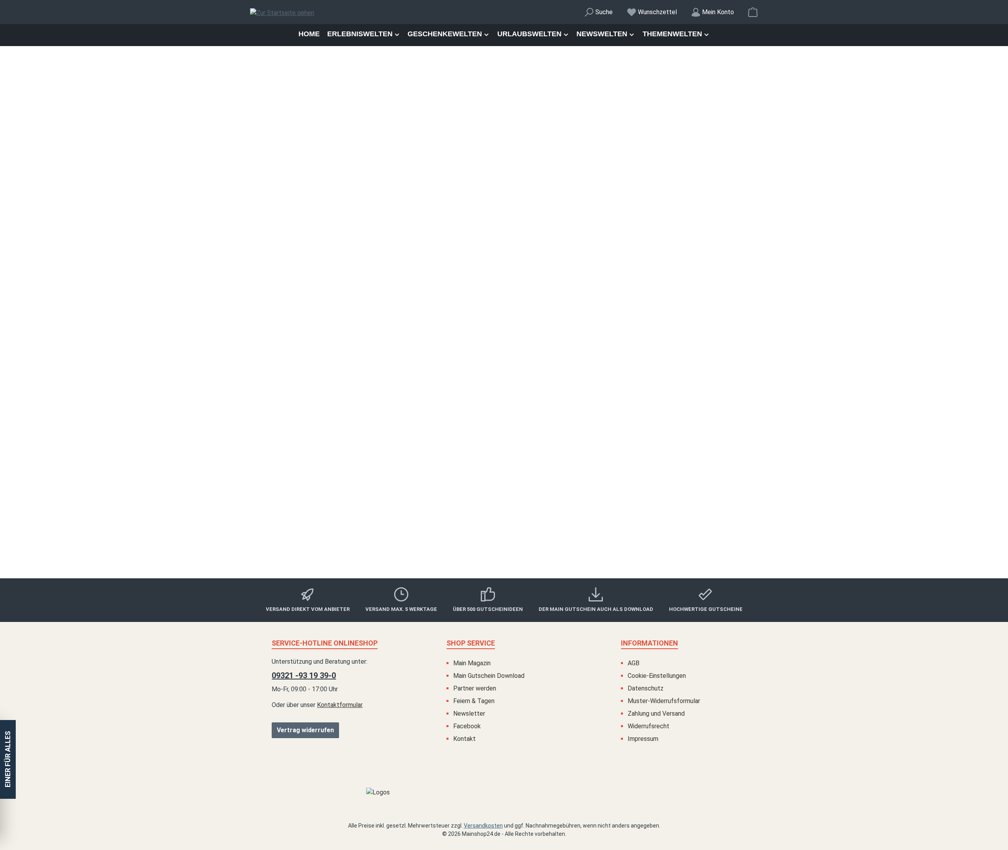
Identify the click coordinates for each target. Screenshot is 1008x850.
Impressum (643, 738)
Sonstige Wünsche (447, 209)
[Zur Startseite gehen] (282, 13)
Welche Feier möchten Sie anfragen (305, 141)
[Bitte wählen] (340, 220)
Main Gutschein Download (488, 675)
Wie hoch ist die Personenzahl (543, 105)
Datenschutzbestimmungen (342, 499)
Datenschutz (645, 688)
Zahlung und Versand (656, 713)
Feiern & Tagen (474, 701)
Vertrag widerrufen (305, 730)
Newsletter (469, 713)
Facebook (467, 726)
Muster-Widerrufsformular (664, 701)
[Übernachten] (340, 242)
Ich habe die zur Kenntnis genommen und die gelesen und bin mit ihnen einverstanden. (434, 499)
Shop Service (471, 643)
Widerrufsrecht (648, 726)
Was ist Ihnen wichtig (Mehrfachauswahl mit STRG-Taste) (334, 209)
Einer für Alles (8, 759)
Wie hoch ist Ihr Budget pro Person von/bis (313, 173)
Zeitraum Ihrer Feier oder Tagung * (303, 105)
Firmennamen (277, 261)
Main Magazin (472, 663)
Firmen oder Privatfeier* (454, 173)
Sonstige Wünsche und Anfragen (301, 368)
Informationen (649, 643)
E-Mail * (269, 332)
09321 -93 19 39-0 (304, 675)
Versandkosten (483, 825)
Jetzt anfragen (720, 538)
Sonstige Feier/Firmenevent (459, 141)
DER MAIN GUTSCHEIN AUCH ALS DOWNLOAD (596, 609)
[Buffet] (340, 227)
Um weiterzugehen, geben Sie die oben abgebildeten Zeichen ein (343, 445)
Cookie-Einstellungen (657, 675)
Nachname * (439, 297)
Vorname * (273, 297)
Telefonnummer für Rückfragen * (548, 332)
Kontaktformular (339, 705)
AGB (478, 499)
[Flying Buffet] (340, 235)
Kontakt (464, 738)
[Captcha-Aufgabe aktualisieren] (423, 428)
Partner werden (474, 688)
